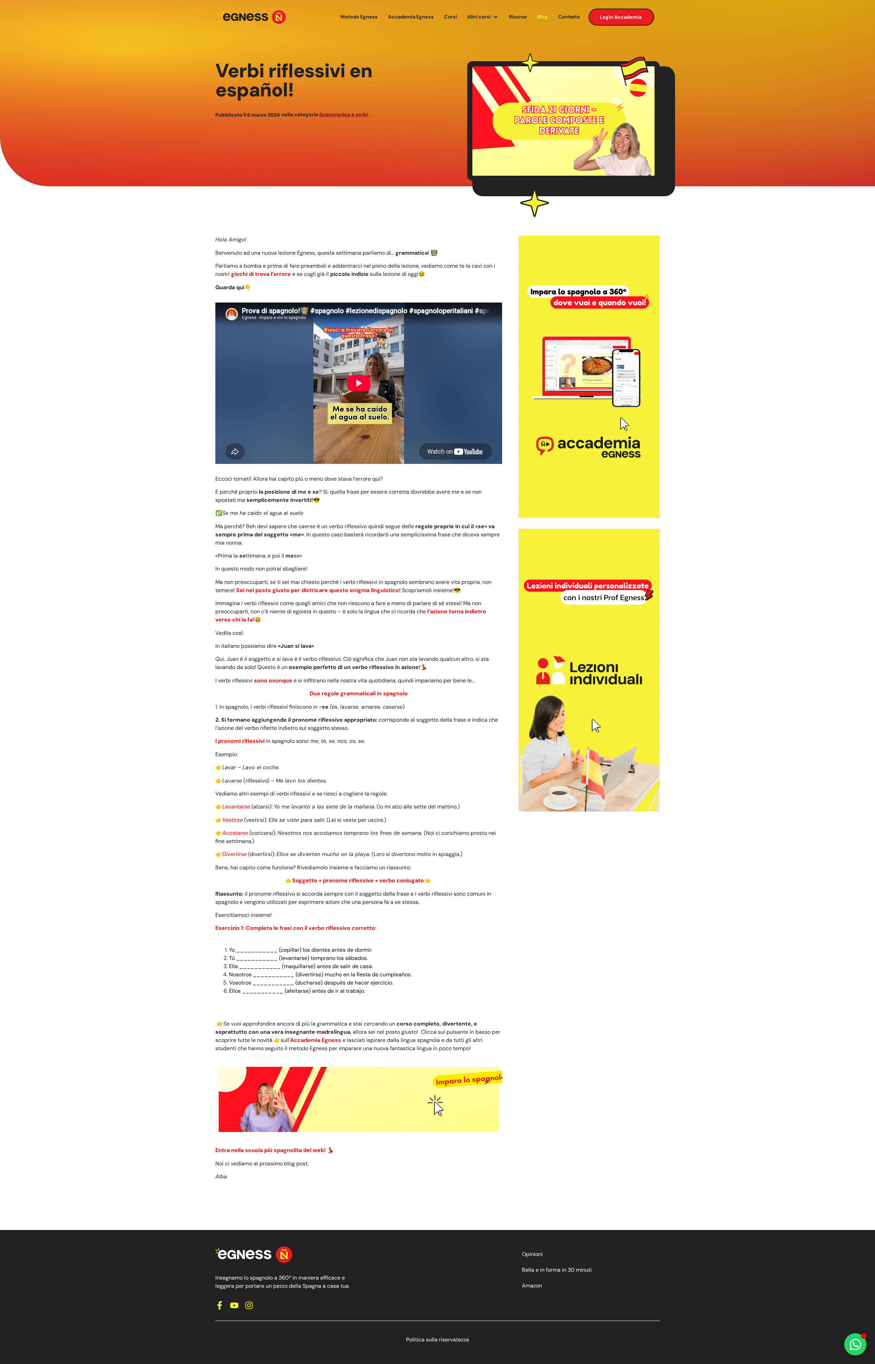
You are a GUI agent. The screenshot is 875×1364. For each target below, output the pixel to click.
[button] (483, 17)
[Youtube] (234, 1305)
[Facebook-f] (219, 1305)
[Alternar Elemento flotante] (855, 1344)
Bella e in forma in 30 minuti (557, 1269)
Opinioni (532, 1254)
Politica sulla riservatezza (437, 1339)
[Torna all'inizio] (253, 17)
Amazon (532, 1285)
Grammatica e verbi (343, 114)
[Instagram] (249, 1305)
